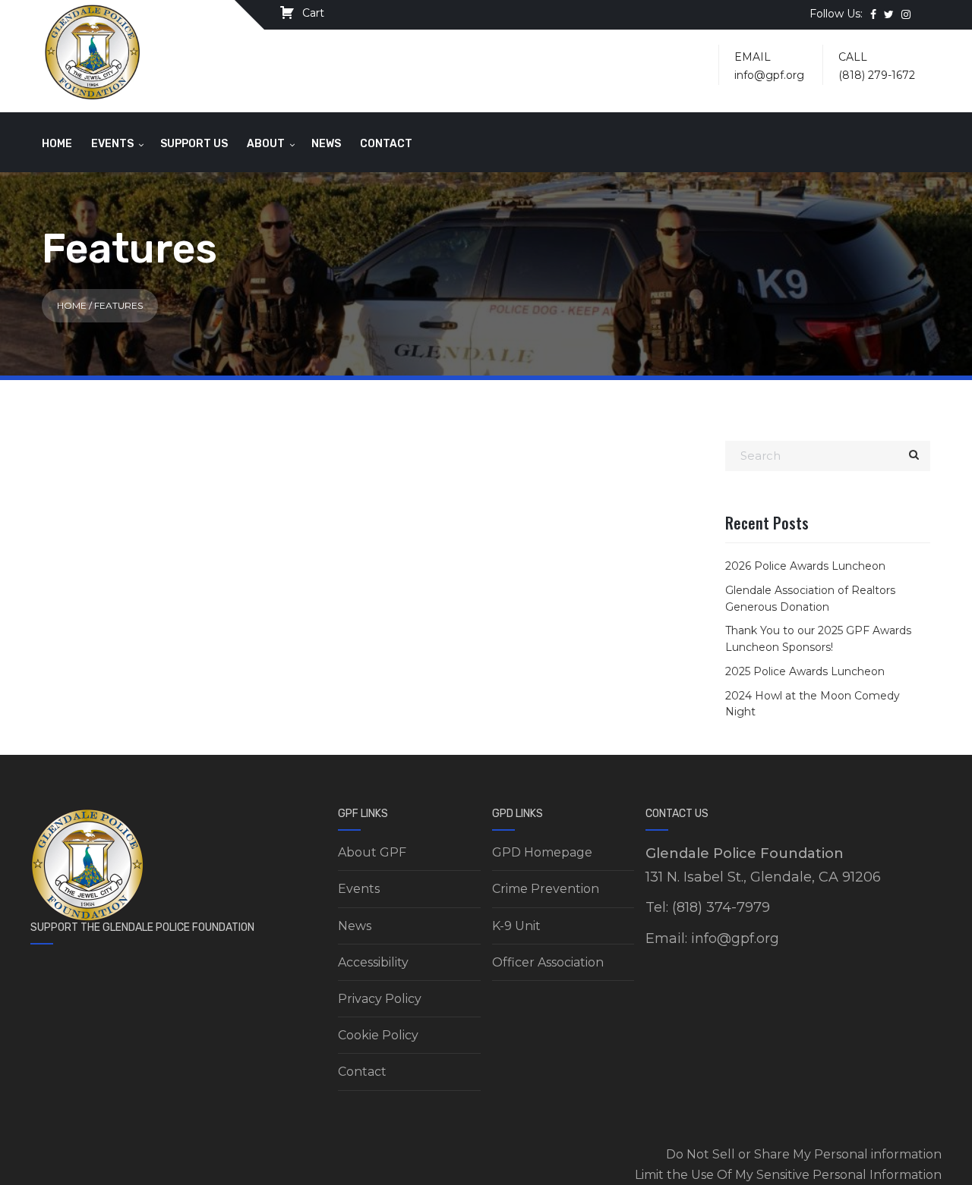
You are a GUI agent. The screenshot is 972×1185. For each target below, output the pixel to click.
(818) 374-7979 (721, 907)
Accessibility (373, 962)
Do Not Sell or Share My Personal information (804, 1154)
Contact (386, 143)
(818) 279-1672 (876, 75)
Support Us (194, 143)
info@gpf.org (769, 75)
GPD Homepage (542, 852)
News (326, 143)
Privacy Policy (379, 999)
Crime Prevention (545, 889)
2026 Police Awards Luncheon (805, 566)
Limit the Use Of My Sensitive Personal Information (788, 1175)
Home (57, 143)
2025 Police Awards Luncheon (805, 671)
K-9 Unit (516, 926)
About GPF (372, 852)
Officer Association (548, 962)
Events (112, 143)
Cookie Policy (378, 1035)
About (266, 143)
